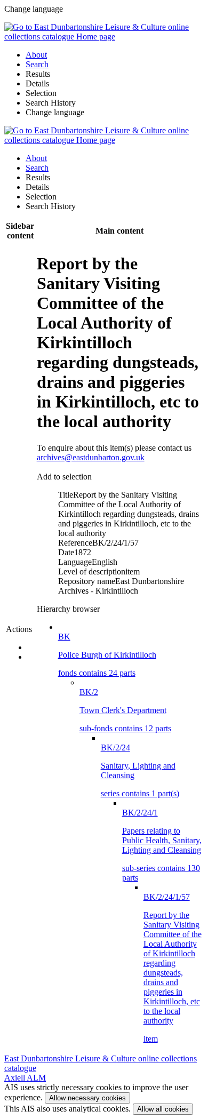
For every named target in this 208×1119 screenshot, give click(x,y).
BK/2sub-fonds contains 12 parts (125, 710)
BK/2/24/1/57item (172, 967)
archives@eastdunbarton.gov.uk (91, 457)
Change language (55, 112)
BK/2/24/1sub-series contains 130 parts (162, 845)
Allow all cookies (163, 1109)
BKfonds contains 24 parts (107, 654)
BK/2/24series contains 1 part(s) (140, 770)
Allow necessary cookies (87, 1098)
